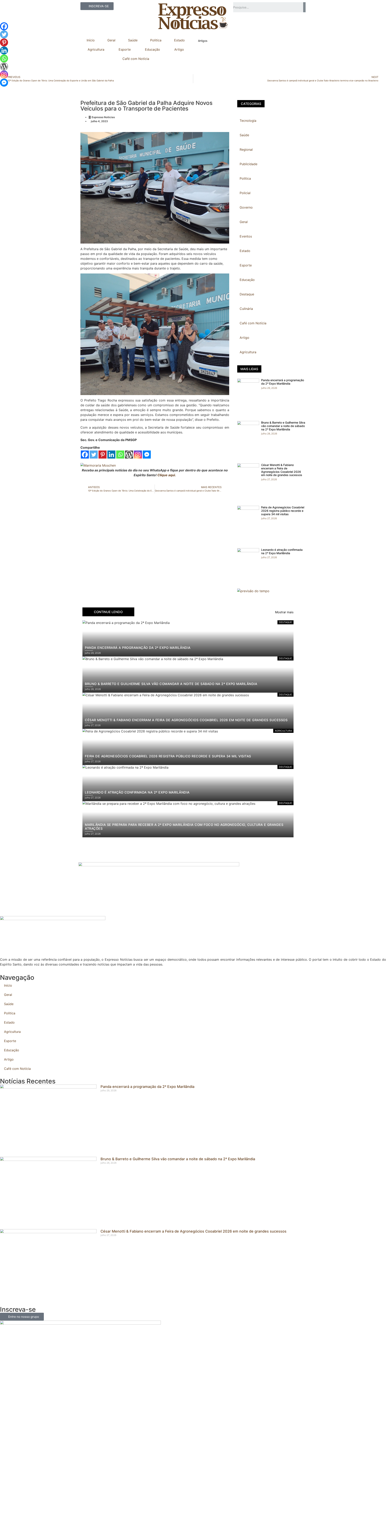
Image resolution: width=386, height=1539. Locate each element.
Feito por (178, 1529)
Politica (155, 40)
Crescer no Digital (200, 1529)
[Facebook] (85, 455)
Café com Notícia (135, 59)
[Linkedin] (111, 455)
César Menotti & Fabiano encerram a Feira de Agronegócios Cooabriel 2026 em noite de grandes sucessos (281, 470)
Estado (179, 40)
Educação (152, 49)
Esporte (125, 49)
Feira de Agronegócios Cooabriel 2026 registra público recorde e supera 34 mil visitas (282, 511)
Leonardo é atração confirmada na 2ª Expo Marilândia (282, 551)
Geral (111, 40)
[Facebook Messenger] (147, 455)
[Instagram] (138, 455)
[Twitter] (94, 455)
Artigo (179, 49)
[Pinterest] (103, 455)
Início (91, 40)
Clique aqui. (166, 475)
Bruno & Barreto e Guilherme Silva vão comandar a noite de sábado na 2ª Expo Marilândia (283, 426)
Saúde (133, 40)
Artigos (202, 40)
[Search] (304, 7)
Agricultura (96, 49)
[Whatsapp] (120, 455)
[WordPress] (129, 455)
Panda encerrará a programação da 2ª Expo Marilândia (282, 381)
